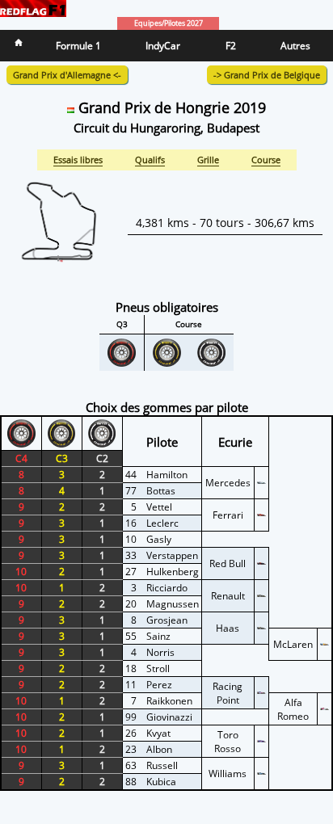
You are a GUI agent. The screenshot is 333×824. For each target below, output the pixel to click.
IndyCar (162, 46)
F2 (231, 46)
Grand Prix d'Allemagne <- (67, 75)
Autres (295, 46)
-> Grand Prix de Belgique (266, 75)
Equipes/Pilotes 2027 (168, 23)
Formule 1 (78, 46)
